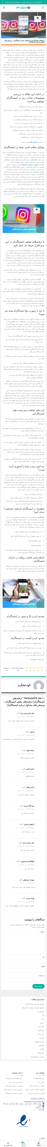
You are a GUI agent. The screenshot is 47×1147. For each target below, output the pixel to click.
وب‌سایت (42, 975)
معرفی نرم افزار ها (37, 1057)
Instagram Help (35, 659)
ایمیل (43, 966)
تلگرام (42, 1049)
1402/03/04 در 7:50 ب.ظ (25, 883)
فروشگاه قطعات (38, 1078)
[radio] (26, 669)
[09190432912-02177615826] (43, 1102)
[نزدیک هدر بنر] (2, 2)
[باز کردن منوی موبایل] (43, 7)
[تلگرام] (43, 1106)
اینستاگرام (41, 1030)
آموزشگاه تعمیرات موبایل (14, 1078)
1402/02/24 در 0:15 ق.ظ (25, 717)
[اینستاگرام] (43, 1108)
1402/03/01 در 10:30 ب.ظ (25, 828)
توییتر (39, 1109)
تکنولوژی (41, 1045)
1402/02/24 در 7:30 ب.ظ (25, 735)
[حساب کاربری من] (4, 7)
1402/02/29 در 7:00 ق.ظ (25, 791)
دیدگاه (42, 932)
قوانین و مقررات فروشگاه (13, 1093)
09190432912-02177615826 (32, 1102)
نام (44, 957)
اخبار (42, 1019)
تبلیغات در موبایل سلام (37, 1086)
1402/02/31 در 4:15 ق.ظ (25, 809)
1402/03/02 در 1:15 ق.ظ (25, 846)
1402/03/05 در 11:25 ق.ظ (25, 902)
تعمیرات (41, 1038)
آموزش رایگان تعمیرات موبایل (34, 1089)
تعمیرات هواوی (39, 1042)
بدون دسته (40, 1034)
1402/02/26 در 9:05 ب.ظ (25, 772)
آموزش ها (41, 1011)
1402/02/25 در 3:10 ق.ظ (25, 754)
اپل (43, 1015)
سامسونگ (41, 1053)
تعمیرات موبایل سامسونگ (14, 1086)
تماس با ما (41, 1082)
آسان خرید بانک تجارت (15, 1082)
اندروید (42, 1023)
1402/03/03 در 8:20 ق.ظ (25, 865)
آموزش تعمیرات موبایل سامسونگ (33, 1008)
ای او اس (41, 1026)
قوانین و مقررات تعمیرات (36, 1093)
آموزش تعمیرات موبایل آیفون (34, 1004)
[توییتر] (43, 1110)
